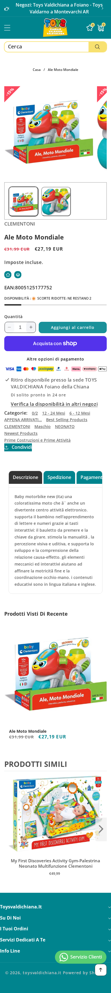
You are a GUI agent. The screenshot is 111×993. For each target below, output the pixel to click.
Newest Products (21, 433)
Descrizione (25, 477)
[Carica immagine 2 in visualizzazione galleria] (56, 201)
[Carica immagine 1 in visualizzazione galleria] (23, 201)
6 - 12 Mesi (79, 413)
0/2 (35, 413)
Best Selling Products (66, 419)
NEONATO (65, 426)
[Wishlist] (7, 274)
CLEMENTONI (17, 426)
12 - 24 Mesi (53, 413)
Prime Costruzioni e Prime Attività (37, 440)
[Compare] (17, 274)
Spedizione (59, 477)
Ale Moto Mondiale (27, 731)
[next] (101, 829)
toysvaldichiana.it (42, 972)
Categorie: (16, 413)
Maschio (42, 426)
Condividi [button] (22, 447)
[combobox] (55, 47)
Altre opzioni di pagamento (55, 359)
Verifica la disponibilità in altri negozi (54, 404)
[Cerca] (97, 47)
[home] (55, 987)
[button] (102, 8)
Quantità (13, 316)
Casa (37, 69)
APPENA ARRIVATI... (23, 419)
